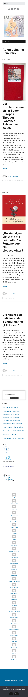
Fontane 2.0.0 (7, 411)
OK (11, 694)
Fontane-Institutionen (16, 420)
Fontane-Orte (7, 180)
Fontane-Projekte (6, 430)
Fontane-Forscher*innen (14, 417)
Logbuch (13, 434)
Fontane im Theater (6, 414)
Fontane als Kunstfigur (9, 375)
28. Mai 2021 (5, 192)
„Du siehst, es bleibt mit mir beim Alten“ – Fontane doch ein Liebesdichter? (12, 241)
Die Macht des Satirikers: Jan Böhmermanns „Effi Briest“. (12, 319)
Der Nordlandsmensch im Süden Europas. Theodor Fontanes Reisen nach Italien (13, 115)
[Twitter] (15, 9)
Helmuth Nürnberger (6, 434)
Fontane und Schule (15, 414)
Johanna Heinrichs (13, 176)
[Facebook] (12, 9)
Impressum (7, 680)
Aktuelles (6, 407)
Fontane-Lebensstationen (17, 423)
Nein (16, 694)
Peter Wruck (14, 438)
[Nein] (26, 691)
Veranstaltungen (21, 438)
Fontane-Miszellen (8, 427)
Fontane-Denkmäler (6, 417)
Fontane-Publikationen (17, 180)
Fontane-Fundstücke (9, 298)
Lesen (4, 168)
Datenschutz (14, 680)
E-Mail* (6, 392)
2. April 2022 (6, 59)
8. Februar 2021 (7, 310)
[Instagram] (9, 9)
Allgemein (14, 407)
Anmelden (14, 398)
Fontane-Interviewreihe (7, 423)
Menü (7, 42)
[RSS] (18, 9)
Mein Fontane (7, 438)
